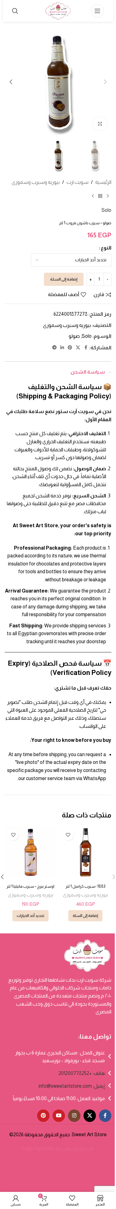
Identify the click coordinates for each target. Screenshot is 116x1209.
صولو (74, 336)
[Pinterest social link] (70, 347)
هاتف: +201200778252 (81, 1073)
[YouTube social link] (59, 1115)
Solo (106, 210)
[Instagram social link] (74, 1115)
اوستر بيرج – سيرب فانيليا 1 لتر (30, 886)
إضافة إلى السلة (63, 279)
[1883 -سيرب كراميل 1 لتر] (86, 852)
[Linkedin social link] (62, 347)
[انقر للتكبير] (100, 124)
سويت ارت (77, 182)
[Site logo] (58, 10)
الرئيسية (103, 182)
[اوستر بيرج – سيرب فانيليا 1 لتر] (31, 852)
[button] (105, 82)
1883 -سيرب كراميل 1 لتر (85, 886)
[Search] (15, 11)
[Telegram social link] (54, 347)
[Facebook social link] (85, 347)
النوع (106, 247)
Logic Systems (38, 1148)
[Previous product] (107, 196)
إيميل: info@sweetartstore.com (72, 1086)
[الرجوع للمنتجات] (100, 196)
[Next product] (93, 196)
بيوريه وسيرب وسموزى (36, 182)
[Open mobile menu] (97, 11)
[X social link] (78, 347)
